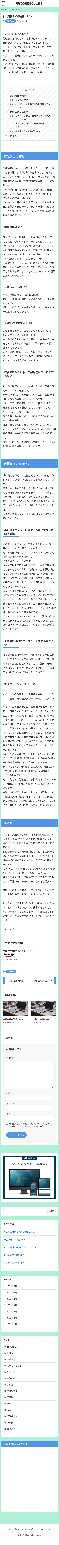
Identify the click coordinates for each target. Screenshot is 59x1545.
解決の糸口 (12, 1428)
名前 (9, 1093)
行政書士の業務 (18, 95)
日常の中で (12, 1378)
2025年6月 (12, 1286)
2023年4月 (12, 1317)
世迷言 (10, 1353)
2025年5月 (12, 1292)
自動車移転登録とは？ (13, 1255)
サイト (9, 1114)
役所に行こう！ (14, 1365)
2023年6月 (12, 1311)
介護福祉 (11, 1359)
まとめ (13, 135)
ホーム (8, 1529)
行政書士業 (10, 21)
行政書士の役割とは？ (13, 1262)
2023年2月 (12, 1324)
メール (10, 1103)
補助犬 (10, 1422)
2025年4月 (12, 1298)
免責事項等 (29, 1529)
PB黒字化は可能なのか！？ (16, 1239)
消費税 (10, 1397)
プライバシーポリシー (45, 1529)
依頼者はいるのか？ (20, 112)
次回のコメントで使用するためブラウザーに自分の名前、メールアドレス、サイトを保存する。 (30, 1125)
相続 (9, 1403)
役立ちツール (13, 1372)
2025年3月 (12, 1305)
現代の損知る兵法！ (29, 3)
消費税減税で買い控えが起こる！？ (19, 1247)
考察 (9, 1409)
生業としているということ (27, 130)
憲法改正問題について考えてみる (18, 1231)
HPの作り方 (12, 1346)
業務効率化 (12, 1390)
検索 (52, 1211)
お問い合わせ (18, 1529)
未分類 (10, 1384)
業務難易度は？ (22, 99)
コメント (11, 1058)
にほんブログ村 (10, 959)
